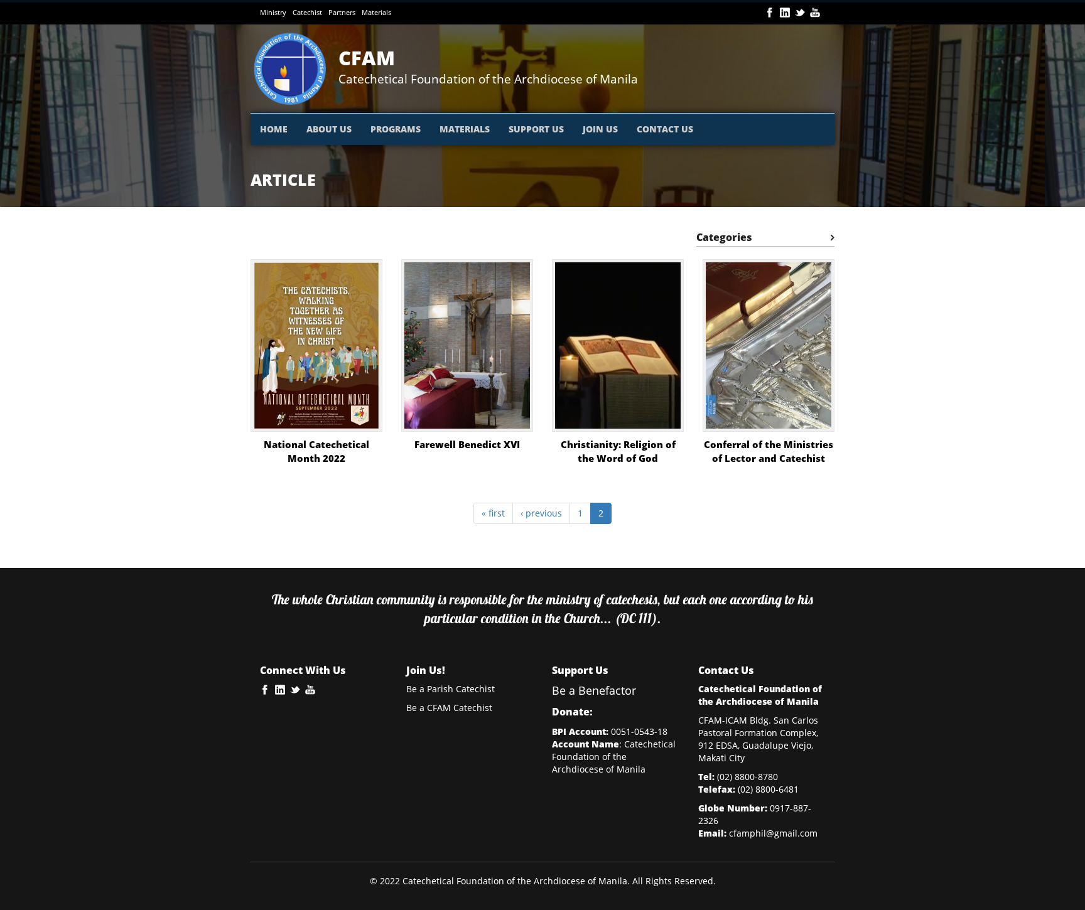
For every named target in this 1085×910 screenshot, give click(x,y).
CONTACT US (665, 129)
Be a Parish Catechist (450, 689)
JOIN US (600, 129)
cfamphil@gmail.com (773, 833)
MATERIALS (465, 129)
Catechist (307, 12)
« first (493, 513)
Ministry (273, 12)
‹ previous (541, 513)
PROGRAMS (395, 129)
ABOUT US (329, 129)
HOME (274, 129)
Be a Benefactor (594, 690)
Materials (376, 12)
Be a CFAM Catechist (449, 708)
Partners (341, 12)
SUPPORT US (536, 129)
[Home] (294, 68)
